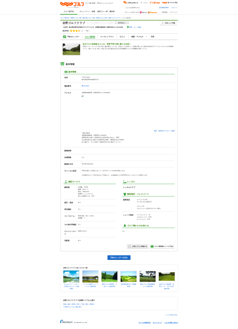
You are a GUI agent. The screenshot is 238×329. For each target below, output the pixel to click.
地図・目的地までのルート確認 (164, 131)
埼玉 (78, 304)
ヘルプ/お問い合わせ (171, 323)
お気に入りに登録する (139, 246)
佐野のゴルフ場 (101, 18)
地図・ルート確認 (135, 27)
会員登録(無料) (164, 7)
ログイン (174, 7)
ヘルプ (145, 3)
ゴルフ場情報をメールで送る (164, 246)
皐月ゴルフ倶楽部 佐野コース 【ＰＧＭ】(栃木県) (166, 286)
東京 (87, 304)
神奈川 (92, 304)
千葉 (82, 304)
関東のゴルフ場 (76, 18)
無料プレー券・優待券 (106, 11)
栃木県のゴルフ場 (89, 18)
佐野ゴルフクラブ (114, 18)
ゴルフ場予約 (69, 11)
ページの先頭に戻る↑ (171, 315)
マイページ (173, 12)
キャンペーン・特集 (87, 11)
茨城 (64, 304)
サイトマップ (157, 323)
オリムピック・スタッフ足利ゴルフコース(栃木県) (71, 286)
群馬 (73, 304)
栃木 (69, 304)
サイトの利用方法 (144, 323)
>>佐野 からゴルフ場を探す (72, 307)
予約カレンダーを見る (119, 258)
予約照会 (165, 12)
